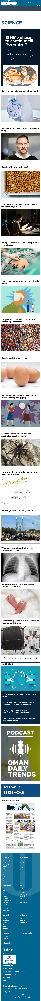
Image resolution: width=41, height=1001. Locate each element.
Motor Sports (23, 895)
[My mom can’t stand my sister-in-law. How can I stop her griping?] (20, 414)
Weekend (6, 910)
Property (22, 873)
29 (31, 658)
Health (23, 14)
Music (4, 906)
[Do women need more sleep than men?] (20, 109)
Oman (21, 918)
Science (5, 936)
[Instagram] (33, 3)
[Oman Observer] (8, 3)
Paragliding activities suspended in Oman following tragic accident (18, 712)
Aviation (22, 869)
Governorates (13, 14)
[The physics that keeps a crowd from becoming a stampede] (20, 338)
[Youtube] (40, 3)
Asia (4, 924)
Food (4, 895)
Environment (7, 873)
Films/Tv (5, 902)
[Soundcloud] (35, 3)
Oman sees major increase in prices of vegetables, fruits (19, 720)
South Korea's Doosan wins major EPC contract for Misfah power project (19, 704)
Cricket (22, 893)
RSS (4, 980)
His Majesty (6, 871)
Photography (7, 900)
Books (5, 904)
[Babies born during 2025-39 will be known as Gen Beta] (20, 603)
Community (6, 879)
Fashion (5, 898)
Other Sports (23, 902)
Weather (5, 881)
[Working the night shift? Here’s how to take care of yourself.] (20, 223)
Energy (22, 867)
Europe (5, 922)
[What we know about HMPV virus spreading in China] (20, 567)
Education (6, 869)
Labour (5, 877)
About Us (6, 954)
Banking (22, 865)
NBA (21, 900)
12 (17, 658)
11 (15, 658)
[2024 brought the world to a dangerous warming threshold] (20, 491)
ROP (4, 867)
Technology (6, 938)
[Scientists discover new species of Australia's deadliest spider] (20, 453)
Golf (21, 898)
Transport (31, 14)
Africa (5, 926)
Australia (5, 928)
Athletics (22, 896)
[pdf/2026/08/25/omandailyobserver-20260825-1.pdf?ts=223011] (20, 826)
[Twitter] (31, 3)
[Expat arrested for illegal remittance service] (20, 678)
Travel (5, 896)
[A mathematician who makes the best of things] (20, 147)
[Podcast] (20, 754)
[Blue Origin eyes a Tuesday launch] (20, 529)
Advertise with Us (9, 974)
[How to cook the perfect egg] (20, 376)
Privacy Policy (8, 968)
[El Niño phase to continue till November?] (20, 75)
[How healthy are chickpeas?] (20, 185)
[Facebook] (28, 3)
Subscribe (6, 977)
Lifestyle (5, 889)
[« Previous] (5, 658)
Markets (22, 863)
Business (22, 920)
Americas (6, 920)
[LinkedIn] (38, 3)
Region (5, 918)
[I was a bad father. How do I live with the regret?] (20, 300)
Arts (4, 891)
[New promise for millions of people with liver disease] (20, 262)
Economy (22, 861)
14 (23, 658)
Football (22, 889)
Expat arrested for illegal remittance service (19, 695)
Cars (21, 871)
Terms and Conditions (11, 971)
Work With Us (8, 965)
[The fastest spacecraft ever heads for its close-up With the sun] (20, 640)
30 (34, 658)
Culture (5, 893)
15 (25, 658)
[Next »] (36, 658)
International (23, 922)
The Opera (6, 908)
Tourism (5, 875)
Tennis (21, 891)
